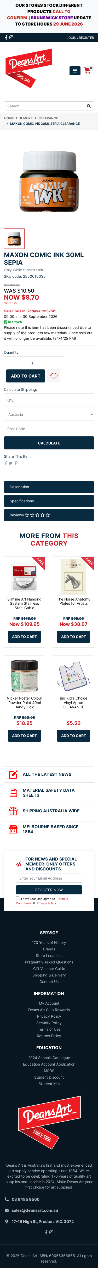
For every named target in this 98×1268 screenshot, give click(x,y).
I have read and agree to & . (42, 901)
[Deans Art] (28, 70)
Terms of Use (49, 1029)
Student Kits (49, 1083)
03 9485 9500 (25, 1199)
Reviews (17, 515)
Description (19, 487)
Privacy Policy (46, 903)
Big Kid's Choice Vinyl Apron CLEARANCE (73, 702)
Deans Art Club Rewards (49, 1009)
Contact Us (49, 981)
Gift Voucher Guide (49, 968)
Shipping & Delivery (49, 975)
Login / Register (80, 38)
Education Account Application (49, 1064)
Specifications (22, 501)
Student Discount (49, 1077)
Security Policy (49, 1022)
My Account (49, 1003)
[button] (53, 375)
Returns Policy (49, 1036)
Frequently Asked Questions (49, 962)
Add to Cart (26, 376)
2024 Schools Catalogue (49, 1057)
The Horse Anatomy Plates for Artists (73, 601)
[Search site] (89, 105)
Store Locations (49, 955)
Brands (49, 949)
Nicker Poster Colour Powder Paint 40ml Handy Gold (24, 702)
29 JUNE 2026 (68, 24)
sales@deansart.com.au (35, 1210)
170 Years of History (49, 942)
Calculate (49, 443)
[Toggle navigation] (75, 70)
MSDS (49, 1070)
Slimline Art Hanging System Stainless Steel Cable (24, 603)
